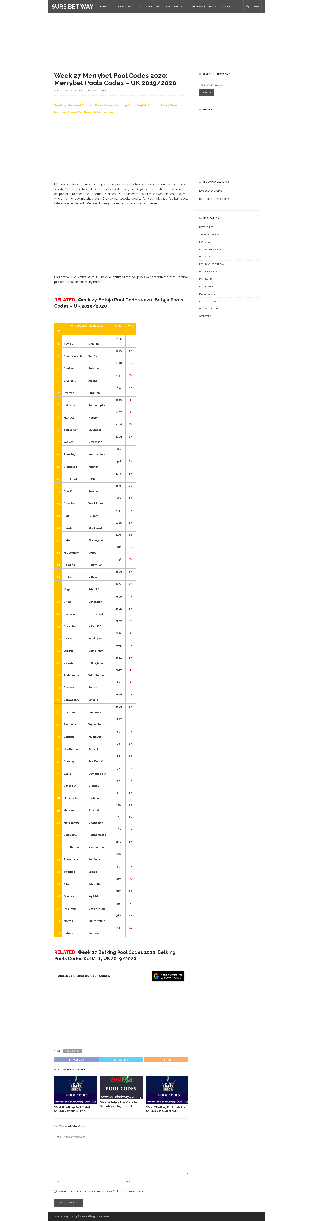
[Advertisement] (156, 39)
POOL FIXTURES (149, 6)
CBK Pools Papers (209, 234)
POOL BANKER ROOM (202, 6)
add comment (103, 90)
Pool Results (206, 286)
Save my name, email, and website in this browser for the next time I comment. (101, 1191)
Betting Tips (206, 227)
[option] (75, 1094)
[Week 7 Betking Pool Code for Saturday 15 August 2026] (167, 1090)
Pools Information (210, 301)
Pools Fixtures (208, 294)
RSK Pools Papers (209, 308)
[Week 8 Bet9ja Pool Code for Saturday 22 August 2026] (121, 1087)
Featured (204, 242)
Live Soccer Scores (210, 190)
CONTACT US (123, 6)
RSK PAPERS (174, 6)
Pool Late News (208, 271)
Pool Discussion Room (212, 264)
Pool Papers (206, 279)
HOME (104, 6)
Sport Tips (205, 316)
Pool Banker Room (210, 249)
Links (226, 6)
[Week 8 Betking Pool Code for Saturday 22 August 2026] (75, 1090)
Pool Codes (63, 90)
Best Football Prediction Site (215, 198)
